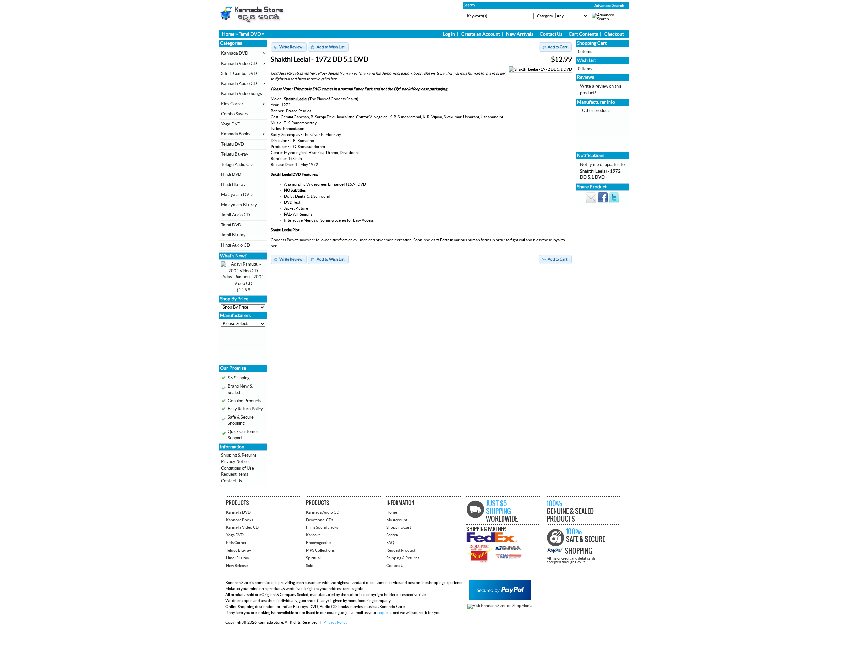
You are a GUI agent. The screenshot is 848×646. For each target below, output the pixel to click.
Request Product (400, 550)
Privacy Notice (235, 461)
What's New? (233, 256)
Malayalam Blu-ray (239, 205)
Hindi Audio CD (235, 245)
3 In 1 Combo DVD (239, 73)
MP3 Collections (320, 550)
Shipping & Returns (239, 455)
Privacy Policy (335, 622)
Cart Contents (583, 34)
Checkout (614, 34)
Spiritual (313, 558)
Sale (309, 566)
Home (228, 34)
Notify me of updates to (602, 171)
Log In (449, 34)
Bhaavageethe (318, 543)
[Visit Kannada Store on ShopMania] (499, 606)
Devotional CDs (319, 520)
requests (384, 613)
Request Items (234, 474)
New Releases (237, 566)
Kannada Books (235, 134)
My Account (396, 520)
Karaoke (313, 535)
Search (392, 535)
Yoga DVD (231, 124)
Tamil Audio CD (235, 215)
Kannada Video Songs (241, 93)
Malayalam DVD (237, 194)
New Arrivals (519, 34)
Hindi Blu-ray (233, 184)
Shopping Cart (592, 43)
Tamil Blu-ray (233, 235)
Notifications (590, 155)
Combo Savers (234, 114)
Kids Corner (232, 104)
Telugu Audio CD (237, 164)
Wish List (586, 60)
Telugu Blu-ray (234, 154)
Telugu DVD (232, 144)
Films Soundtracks (322, 527)
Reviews (585, 77)
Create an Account (480, 34)
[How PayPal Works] (500, 598)
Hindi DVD (231, 174)
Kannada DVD (234, 53)
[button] (595, 5)
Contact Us (551, 34)
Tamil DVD (250, 34)
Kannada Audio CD (239, 83)
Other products (596, 110)
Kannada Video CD (239, 63)
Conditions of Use (237, 468)
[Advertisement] (241, 348)
